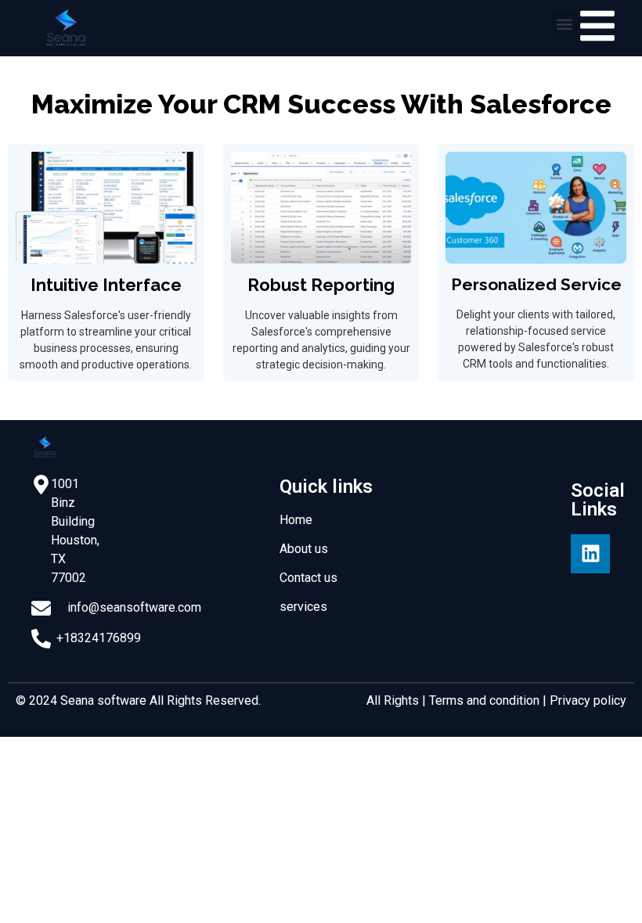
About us (304, 548)
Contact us (308, 577)
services (303, 606)
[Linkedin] (590, 553)
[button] (565, 25)
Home (296, 519)
